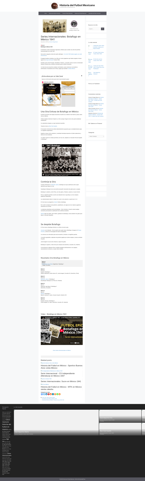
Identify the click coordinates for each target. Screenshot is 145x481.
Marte (5, 447)
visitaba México (71, 68)
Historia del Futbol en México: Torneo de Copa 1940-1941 (53, 399)
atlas (5, 412)
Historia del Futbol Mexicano (77, 5)
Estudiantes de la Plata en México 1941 (49, 398)
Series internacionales (51, 397)
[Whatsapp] (57, 394)
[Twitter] (44, 394)
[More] (60, 394)
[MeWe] (53, 394)
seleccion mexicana (5, 451)
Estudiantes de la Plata (47, 264)
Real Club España (53, 126)
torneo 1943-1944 (7, 467)
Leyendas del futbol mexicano (95, 13)
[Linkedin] (46, 394)
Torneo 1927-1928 (8, 458)
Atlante (55, 202)
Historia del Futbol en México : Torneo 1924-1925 (96, 105)
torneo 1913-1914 (4, 457)
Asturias (43, 230)
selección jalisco (4, 453)
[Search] (102, 29)
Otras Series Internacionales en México (62, 350)
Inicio (46, 13)
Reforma (8, 450)
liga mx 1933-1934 (7, 441)
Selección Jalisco (55, 184)
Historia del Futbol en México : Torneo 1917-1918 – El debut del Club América (95, 115)
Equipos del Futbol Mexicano (80, 13)
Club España (4, 413)
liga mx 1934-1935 (5, 443)
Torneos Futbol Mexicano (67, 13)
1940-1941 (44, 397)
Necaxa (3, 448)
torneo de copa (4, 468)
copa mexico (8, 416)
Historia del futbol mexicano (54, 13)
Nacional (8, 447)
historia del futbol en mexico (6, 426)
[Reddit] (51, 394)
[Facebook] (42, 394)
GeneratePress (82, 479)
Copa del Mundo (49, 59)
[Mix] (55, 394)
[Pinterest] (49, 394)
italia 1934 (8, 435)
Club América (9, 412)
